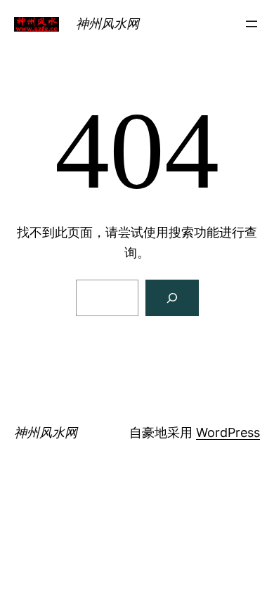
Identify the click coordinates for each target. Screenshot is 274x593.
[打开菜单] (251, 23)
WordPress (228, 432)
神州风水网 (107, 23)
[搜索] (172, 298)
